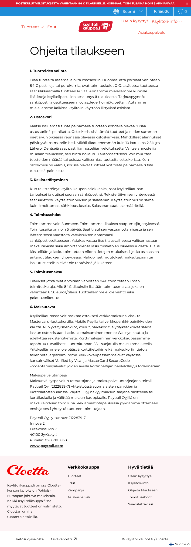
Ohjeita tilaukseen (142, 490)
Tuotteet (75, 476)
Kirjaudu (162, 11)
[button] (32, 27)
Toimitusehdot (140, 497)
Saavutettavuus (140, 504)
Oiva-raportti (61, 539)
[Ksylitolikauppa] (95, 27)
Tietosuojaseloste (29, 539)
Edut (71, 483)
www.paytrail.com (46, 445)
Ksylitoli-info (138, 483)
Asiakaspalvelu (79, 497)
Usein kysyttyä (140, 476)
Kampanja (76, 490)
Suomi (129, 11)
